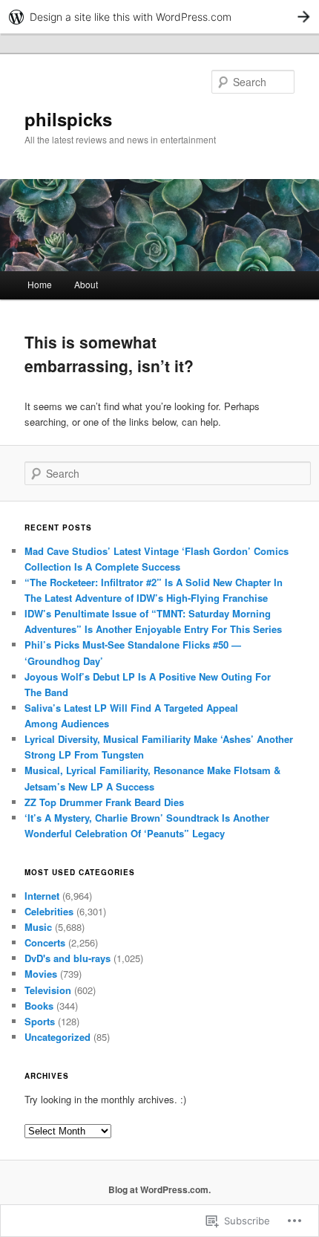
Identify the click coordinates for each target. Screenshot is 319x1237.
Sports (39, 1021)
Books (38, 1006)
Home (39, 284)
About (86, 284)
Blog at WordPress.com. (159, 1189)
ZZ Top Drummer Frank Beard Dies (104, 802)
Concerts (44, 942)
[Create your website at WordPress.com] (159, 16)
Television (47, 990)
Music (38, 927)
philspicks (68, 119)
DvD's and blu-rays (67, 958)
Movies (40, 974)
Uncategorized (57, 1037)
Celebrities (48, 911)
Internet (41, 896)
